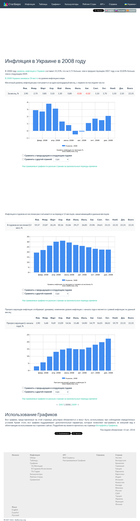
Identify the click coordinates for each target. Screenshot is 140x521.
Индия (118, 477)
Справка (113, 4)
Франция (119, 501)
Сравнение (35, 479)
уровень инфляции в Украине (31, 71)
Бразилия (119, 463)
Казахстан (119, 482)
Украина (131, 4)
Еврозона (119, 471)
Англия (118, 457)
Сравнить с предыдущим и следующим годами (48, 155)
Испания (119, 479)
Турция (118, 496)
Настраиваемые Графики (74, 460)
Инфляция (30, 4)
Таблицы (43, 4)
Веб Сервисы (69, 457)
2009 (74, 404)
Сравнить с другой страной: (38, 159)
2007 (61, 404)
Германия (119, 466)
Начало (15, 455)
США (117, 493)
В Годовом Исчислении (41, 468)
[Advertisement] (70, 32)
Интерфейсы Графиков (106, 425)
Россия (118, 490)
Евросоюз (119, 474)
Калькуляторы (71, 4)
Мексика (119, 488)
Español (132, 10)
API (101, 4)
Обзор (33, 457)
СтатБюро (14, 4)
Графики (55, 4)
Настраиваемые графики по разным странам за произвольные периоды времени (59, 166)
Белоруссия (120, 460)
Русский (121, 10)
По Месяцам (37, 466)
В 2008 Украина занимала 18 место (21, 78)
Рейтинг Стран (89, 4)
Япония (118, 504)
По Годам (35, 471)
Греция (118, 468)
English (110, 10)
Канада (118, 485)
